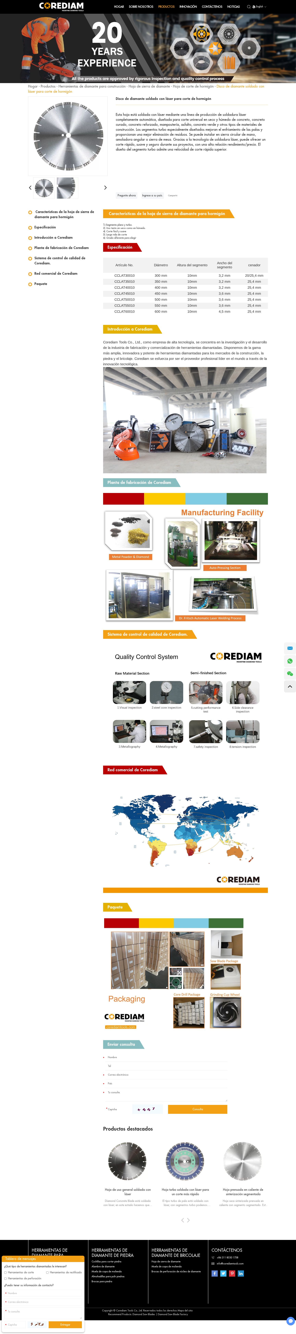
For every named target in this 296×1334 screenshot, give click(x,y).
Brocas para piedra (102, 1281)
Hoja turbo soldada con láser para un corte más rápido (185, 1192)
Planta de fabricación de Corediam (61, 248)
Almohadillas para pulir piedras (108, 1276)
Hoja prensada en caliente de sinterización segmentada (243, 1192)
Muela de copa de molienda (107, 1271)
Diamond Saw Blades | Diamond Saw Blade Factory (160, 1314)
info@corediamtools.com (230, 1263)
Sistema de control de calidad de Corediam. (59, 260)
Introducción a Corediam (53, 237)
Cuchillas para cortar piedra (106, 1261)
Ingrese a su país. (152, 195)
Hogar (119, 6)
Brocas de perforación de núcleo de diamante (176, 1271)
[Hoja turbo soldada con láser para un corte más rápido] (185, 1161)
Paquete (40, 284)
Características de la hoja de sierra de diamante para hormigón (64, 214)
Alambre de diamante (103, 1266)
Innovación (188, 6)
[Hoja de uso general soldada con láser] (128, 1161)
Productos (166, 6)
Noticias (233, 6)
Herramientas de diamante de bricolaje (176, 1253)
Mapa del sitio (185, 1310)
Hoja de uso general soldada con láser (128, 1192)
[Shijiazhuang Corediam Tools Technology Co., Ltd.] (61, 6)
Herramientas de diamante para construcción (92, 86)
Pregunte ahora (127, 195)
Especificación (45, 227)
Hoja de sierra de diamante (149, 86)
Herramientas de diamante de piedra (113, 1253)
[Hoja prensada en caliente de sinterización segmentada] (243, 1161)
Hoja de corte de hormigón (193, 86)
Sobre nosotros (141, 6)
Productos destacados (128, 1128)
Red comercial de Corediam (55, 273)
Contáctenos (212, 6)
